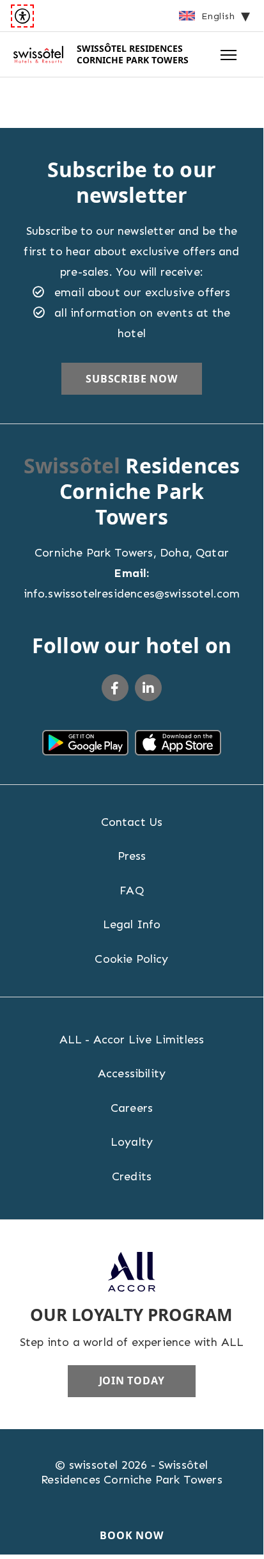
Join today (132, 1380)
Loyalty (132, 1142)
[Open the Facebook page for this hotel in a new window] (115, 687)
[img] (38, 54)
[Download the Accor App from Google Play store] (85, 743)
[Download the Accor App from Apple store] (178, 743)
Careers (132, 1108)
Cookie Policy (131, 959)
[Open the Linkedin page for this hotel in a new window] (148, 687)
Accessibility (132, 1073)
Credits (131, 1176)
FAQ (132, 890)
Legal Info (132, 924)
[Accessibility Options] (22, 16)
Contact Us (132, 822)
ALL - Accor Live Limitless (132, 1040)
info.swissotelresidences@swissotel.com (132, 594)
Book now (131, 1535)
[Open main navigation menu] (228, 54)
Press (132, 856)
